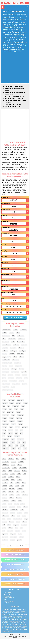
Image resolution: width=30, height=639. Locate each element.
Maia (24, 515)
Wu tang (14, 369)
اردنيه (26, 519)
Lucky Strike (6, 467)
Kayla (22, 503)
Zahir (17, 494)
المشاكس (5, 473)
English (12, 634)
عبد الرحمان (6, 415)
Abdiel (10, 528)
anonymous (6, 335)
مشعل (12, 439)
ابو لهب (18, 403)
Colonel (21, 461)
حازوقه (10, 433)
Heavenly (5, 513)
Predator (18, 497)
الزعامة (18, 412)
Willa (22, 510)
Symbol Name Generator (15, 555)
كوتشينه (4, 418)
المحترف (16, 525)
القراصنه (5, 403)
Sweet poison (12, 338)
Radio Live (7, 594)
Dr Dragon (13, 351)
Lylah (23, 482)
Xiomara (11, 491)
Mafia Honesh (17, 519)
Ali (11, 482)
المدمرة (4, 427)
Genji (26, 378)
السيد (24, 448)
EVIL (13, 341)
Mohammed (23, 467)
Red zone (5, 351)
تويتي (4, 433)
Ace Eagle (22, 351)
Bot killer (15, 360)
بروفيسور (17, 436)
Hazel (9, 525)
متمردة (20, 424)
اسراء (11, 427)
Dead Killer (5, 387)
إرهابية (17, 427)
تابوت (4, 445)
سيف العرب (5, 448)
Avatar (18, 522)
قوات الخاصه (20, 400)
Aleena (12, 513)
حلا (3, 412)
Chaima (12, 332)
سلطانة (9, 436)
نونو (16, 433)
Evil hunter (20, 335)
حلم (19, 448)
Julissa (20, 534)
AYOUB (10, 375)
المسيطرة (24, 427)
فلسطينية (11, 421)
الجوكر (10, 445)
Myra (17, 485)
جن (21, 430)
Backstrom (5, 341)
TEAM (15, 357)
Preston (5, 485)
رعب (16, 445)
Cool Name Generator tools (13, 106)
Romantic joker (7, 344)
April (9, 519)
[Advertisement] (15, 67)
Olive (12, 515)
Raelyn (13, 500)
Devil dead (5, 369)
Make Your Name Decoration (13, 104)
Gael (24, 473)
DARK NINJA (16, 384)
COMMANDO (6, 360)
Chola (11, 366)
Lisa (4, 519)
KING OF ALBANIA (7, 390)
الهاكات (11, 418)
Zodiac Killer (13, 381)
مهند (4, 406)
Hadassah (11, 488)
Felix (23, 491)
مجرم (16, 409)
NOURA (24, 384)
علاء (10, 409)
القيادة (19, 506)
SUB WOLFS (14, 510)
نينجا (18, 442)
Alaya (16, 503)
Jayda (11, 494)
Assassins (13, 348)
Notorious (17, 363)
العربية (18, 634)
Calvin (20, 500)
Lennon (14, 461)
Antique (16, 344)
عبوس (13, 448)
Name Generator (16, 3)
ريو (9, 406)
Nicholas (5, 540)
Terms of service (9, 601)
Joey (17, 458)
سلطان (4, 421)
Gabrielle (5, 537)
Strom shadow (6, 329)
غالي (22, 409)
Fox (4, 531)
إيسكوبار (25, 403)
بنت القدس (5, 424)
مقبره (11, 403)
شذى (4, 400)
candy (12, 479)
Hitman (16, 329)
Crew (18, 473)
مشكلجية (19, 421)
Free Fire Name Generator (15, 569)
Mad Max (5, 510)
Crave (21, 357)
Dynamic (24, 372)
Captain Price (14, 372)
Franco (12, 540)
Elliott (4, 476)
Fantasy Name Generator (15, 584)
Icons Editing (8, 593)
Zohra (24, 375)
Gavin (4, 503)
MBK (4, 338)
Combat (21, 348)
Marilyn (11, 458)
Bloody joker (20, 341)
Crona (21, 381)
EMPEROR (5, 372)
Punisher (18, 366)
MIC (13, 335)
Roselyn (20, 488)
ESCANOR (5, 482)
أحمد (13, 415)
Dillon (11, 497)
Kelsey (18, 476)
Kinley (19, 464)
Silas (26, 513)
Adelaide (24, 494)
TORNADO (20, 354)
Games (21, 537)
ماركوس (14, 467)
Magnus (13, 534)
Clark (4, 470)
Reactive (21, 369)
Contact (6, 603)
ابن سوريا (5, 534)
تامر (19, 515)
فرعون (4, 409)
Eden (4, 528)
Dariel (12, 473)
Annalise (11, 506)
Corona (4, 354)
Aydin (10, 470)
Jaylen (17, 531)
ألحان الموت (10, 412)
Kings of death (6, 357)
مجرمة (10, 430)
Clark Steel (5, 515)
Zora (11, 485)
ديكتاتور (13, 424)
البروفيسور (15, 406)
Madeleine (5, 464)
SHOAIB (12, 354)
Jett (23, 485)
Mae (16, 528)
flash (4, 375)
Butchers (5, 348)
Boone (19, 479)
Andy (4, 491)
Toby (10, 503)
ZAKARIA (11, 378)
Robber (4, 366)
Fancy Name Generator (15, 550)
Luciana (11, 476)
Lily (22, 528)
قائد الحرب (20, 439)
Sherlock (19, 378)
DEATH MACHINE (7, 363)
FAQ (5, 599)
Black (18, 332)
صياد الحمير (20, 415)
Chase (25, 506)
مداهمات (5, 442)
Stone (13, 387)
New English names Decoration (14, 96)
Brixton (5, 497)
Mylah (13, 464)
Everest (4, 381)
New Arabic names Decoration (14, 98)
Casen (17, 482)
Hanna (4, 522)
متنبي (23, 406)
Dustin (11, 522)
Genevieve (5, 500)
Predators (24, 344)
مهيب (23, 531)
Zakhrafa (10, 531)
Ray (17, 491)
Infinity (17, 375)
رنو (16, 430)
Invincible (21, 338)
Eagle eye (23, 329)
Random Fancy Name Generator (14, 86)
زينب (21, 433)
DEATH (4, 332)
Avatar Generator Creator (15, 579)
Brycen (20, 513)
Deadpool (13, 537)
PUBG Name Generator (14, 564)
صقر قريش (11, 400)
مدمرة (4, 430)
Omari (4, 488)
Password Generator (15, 574)
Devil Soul (5, 479)
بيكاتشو (23, 445)
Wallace (24, 525)
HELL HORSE (6, 384)
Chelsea (24, 470)
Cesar (4, 458)
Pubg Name (7, 596)
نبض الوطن (5, 439)
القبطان (12, 442)
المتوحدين (19, 418)
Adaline (17, 470)
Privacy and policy (9, 598)
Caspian (5, 494)
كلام (4, 525)
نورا (3, 436)
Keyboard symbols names (15, 560)
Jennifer (19, 540)
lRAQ (4, 378)
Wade (24, 522)
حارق (24, 442)
